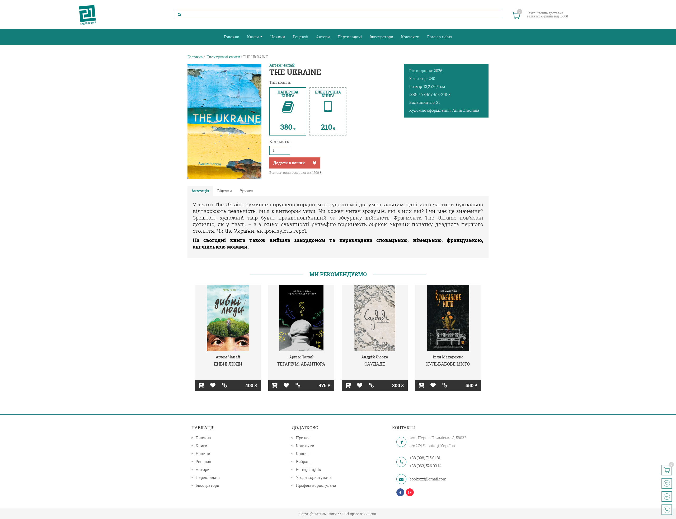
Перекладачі (350, 36)
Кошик (302, 453)
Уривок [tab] (246, 190)
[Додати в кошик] (201, 385)
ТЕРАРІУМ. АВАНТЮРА (301, 364)
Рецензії (300, 36)
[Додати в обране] (314, 163)
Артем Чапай (282, 65)
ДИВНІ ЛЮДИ (228, 364)
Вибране (304, 461)
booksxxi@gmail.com (428, 478)
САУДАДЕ (374, 364)
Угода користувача (314, 477)
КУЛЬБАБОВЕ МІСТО (448, 364)
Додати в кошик (289, 162)
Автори (323, 36)
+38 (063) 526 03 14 (426, 465)
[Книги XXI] (87, 14)
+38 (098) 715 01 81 (425, 457)
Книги (253, 36)
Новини (277, 36)
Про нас (303, 437)
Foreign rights (439, 36)
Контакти (410, 36)
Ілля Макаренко (448, 356)
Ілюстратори (381, 36)
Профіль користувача (316, 485)
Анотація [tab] (200, 190)
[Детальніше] (225, 385)
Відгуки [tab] (224, 190)
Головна (231, 36)
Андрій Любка (374, 356)
